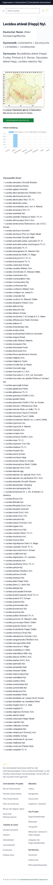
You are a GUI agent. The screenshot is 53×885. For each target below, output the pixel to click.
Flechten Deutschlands (12, 794)
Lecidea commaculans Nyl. (17, 282)
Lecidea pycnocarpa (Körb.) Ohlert (20, 622)
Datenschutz (33, 860)
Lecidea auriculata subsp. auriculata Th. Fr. (24, 241)
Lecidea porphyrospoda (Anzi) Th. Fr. (22, 595)
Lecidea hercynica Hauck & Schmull (21, 413)
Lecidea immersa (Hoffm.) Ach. (19, 437)
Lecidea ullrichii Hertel (14, 715)
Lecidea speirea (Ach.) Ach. (17, 660)
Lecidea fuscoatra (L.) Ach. (17, 371)
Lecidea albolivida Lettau (16, 203)
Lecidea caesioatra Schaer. (17, 265)
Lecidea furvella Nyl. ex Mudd (18, 364)
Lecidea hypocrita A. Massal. (18, 426)
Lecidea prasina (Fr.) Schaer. (18, 598)
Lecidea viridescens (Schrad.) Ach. (20, 732)
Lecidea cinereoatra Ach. (16, 275)
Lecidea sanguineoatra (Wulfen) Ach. (22, 639)
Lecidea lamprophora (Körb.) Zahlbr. (21, 464)
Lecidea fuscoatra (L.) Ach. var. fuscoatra (24, 375)
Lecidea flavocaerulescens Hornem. (21, 354)
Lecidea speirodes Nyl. (15, 663)
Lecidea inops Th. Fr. (14, 440)
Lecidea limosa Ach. (14, 498)
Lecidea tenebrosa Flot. (15, 691)
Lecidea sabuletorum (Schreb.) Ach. (21, 636)
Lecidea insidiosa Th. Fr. (16, 447)
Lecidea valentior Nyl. (14, 722)
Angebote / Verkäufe (37, 804)
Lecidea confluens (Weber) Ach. (19, 289)
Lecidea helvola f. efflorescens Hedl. (21, 406)
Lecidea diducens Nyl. (15, 309)
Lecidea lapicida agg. (14, 471)
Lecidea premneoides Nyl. (16, 605)
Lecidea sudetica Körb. (15, 681)
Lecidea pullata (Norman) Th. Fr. (19, 615)
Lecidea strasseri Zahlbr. (16, 670)
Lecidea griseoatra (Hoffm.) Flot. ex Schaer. (24, 402)
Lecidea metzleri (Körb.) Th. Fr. (19, 533)
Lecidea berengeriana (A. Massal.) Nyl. (22, 251)
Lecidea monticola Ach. (15, 536)
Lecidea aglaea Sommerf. (16, 189)
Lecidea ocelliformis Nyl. (16, 553)
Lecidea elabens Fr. (13, 323)
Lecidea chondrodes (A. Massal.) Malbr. (23, 272)
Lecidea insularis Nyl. (14, 450)
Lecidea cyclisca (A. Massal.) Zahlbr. (21, 299)
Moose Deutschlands (11, 789)
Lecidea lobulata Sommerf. (17, 509)
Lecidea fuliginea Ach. (15, 358)
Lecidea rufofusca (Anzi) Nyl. (18, 632)
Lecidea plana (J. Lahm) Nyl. (17, 584)
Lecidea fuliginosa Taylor (16, 361)
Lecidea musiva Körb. (14, 540)
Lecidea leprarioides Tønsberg (18, 485)
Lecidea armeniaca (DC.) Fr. (17, 210)
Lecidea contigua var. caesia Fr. (19, 292)
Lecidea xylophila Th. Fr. (16, 749)
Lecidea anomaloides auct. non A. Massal (23, 206)
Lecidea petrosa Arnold (15, 574)
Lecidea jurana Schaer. (15, 454)
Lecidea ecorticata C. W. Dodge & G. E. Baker (25, 316)
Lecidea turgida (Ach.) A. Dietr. (19, 705)
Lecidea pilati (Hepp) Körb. (17, 581)
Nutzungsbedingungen (37, 865)
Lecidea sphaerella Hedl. (16, 667)
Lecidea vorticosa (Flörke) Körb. (19, 746)
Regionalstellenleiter (36, 817)
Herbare (6, 835)
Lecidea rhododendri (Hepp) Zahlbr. (21, 629)
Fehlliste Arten (8, 855)
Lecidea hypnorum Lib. (15, 423)
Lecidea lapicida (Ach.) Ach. (17, 468)
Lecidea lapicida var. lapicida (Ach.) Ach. (23, 474)
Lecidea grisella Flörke (15, 399)
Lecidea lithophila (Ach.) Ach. (18, 505)
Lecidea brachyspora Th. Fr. (17, 261)
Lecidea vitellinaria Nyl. (15, 742)
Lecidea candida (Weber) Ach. (18, 268)
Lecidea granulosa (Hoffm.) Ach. (19, 395)
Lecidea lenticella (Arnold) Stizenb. (20, 481)
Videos (31, 789)
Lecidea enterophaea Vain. (17, 327)
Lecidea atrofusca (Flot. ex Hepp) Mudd (23, 234)
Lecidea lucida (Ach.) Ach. (17, 512)
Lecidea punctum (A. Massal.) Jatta (21, 619)
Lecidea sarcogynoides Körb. (18, 643)
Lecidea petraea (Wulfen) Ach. (19, 571)
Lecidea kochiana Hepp (15, 457)
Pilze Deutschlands (10, 799)
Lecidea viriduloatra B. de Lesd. (19, 739)
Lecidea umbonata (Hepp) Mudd (19, 718)
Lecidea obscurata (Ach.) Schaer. (20, 550)
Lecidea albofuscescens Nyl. (18, 196)
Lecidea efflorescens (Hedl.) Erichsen (22, 320)
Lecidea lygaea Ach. (14, 526)
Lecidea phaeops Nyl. (15, 577)
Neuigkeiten (33, 794)
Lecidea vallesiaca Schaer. (17, 725)
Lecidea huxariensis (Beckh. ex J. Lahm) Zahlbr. (26, 419)
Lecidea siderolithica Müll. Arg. (18, 653)
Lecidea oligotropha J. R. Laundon (20, 557)
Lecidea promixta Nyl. (15, 612)
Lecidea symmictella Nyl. (16, 687)
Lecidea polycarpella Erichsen (18, 591)
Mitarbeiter (32, 822)
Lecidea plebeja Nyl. (14, 588)
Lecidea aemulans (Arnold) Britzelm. (21, 182)
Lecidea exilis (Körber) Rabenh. (19, 340)
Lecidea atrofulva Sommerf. (17, 230)
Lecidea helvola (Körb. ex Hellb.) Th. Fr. (22, 409)
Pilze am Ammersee (11, 804)
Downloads (7, 850)
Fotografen (32, 827)
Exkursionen (33, 799)
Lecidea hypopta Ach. (15, 430)
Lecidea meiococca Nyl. (16, 529)
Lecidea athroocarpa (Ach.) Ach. (20, 220)
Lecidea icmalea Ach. (14, 433)
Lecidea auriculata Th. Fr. (16, 248)
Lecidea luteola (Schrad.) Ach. (18, 522)
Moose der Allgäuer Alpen (13, 809)
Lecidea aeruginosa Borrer (17, 186)
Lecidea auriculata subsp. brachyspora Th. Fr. (25, 244)
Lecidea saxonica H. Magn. (17, 646)
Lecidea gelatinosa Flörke (16, 388)
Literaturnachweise (10, 830)
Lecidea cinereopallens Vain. (17, 278)
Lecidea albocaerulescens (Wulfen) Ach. (23, 193)
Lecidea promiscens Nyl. (16, 608)
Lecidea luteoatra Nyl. (15, 519)
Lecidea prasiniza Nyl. (15, 602)
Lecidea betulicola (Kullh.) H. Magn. (20, 254)
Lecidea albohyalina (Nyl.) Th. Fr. (20, 199)
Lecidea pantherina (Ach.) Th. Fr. (20, 564)
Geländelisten (8, 840)
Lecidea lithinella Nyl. (14, 502)
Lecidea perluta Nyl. (14, 567)
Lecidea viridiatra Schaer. (16, 736)
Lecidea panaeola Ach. (15, 560)
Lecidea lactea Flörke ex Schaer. (19, 461)
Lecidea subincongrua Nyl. (17, 674)
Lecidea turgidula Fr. (14, 708)
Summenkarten (9, 845)
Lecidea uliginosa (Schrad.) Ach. (19, 712)
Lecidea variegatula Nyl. (15, 729)
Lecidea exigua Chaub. (15, 337)
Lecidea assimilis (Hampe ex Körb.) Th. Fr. (23, 217)
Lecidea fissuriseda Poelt (16, 347)
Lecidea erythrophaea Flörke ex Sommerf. (24, 333)
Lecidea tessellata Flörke (16, 694)
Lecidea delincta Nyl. (14, 306)
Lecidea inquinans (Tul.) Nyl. (17, 443)
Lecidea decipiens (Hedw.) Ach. (19, 303)
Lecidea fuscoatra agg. (15, 368)
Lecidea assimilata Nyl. (15, 213)
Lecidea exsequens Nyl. (15, 344)
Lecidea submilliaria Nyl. (15, 677)
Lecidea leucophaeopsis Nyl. (18, 488)
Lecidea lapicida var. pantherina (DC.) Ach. (24, 478)
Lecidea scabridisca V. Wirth (17, 650)
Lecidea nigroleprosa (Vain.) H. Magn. (22, 543)
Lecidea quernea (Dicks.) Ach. (18, 626)
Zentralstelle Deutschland (29, 879)
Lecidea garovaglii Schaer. (17, 385)
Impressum (32, 855)
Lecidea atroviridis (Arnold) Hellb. (20, 237)
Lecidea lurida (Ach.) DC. (16, 516)
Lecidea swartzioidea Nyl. (16, 684)
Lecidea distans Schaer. (15, 313)
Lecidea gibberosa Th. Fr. (16, 392)
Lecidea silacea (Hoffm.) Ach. (18, 657)
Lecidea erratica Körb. (15, 330)
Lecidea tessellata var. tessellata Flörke (22, 701)
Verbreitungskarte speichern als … (18, 120)
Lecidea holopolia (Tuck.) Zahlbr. (19, 416)
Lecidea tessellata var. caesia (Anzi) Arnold (24, 698)
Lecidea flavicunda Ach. (16, 351)
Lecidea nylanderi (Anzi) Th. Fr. (19, 547)
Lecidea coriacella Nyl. (15, 296)
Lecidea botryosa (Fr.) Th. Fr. (18, 258)
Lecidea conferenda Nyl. (16, 285)
